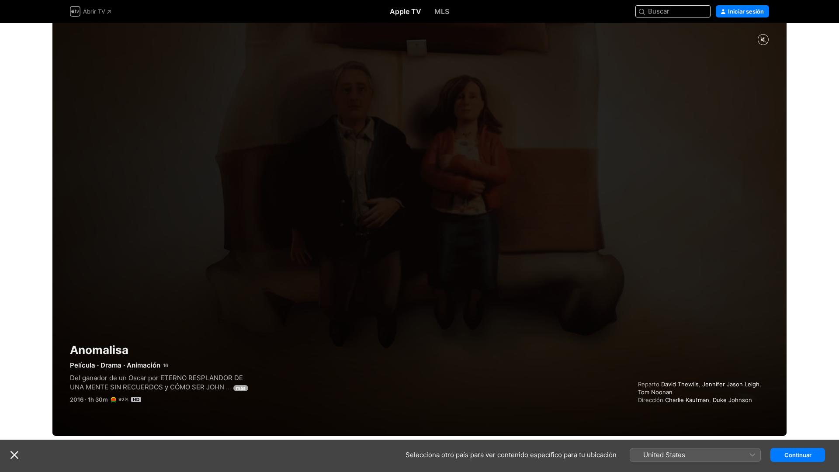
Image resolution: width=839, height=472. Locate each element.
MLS (441, 11)
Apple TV (405, 11)
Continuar (797, 454)
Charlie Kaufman (687, 399)
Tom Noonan (655, 392)
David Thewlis (680, 384)
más (241, 388)
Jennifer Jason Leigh (730, 384)
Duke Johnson (732, 399)
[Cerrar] (14, 455)
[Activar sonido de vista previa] (763, 40)
